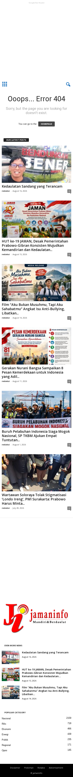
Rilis (4, 723)
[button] (67, 84)
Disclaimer (15, 767)
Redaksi (41, 767)
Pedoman (28, 767)
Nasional (6, 718)
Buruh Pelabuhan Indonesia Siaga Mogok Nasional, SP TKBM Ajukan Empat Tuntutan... (36, 435)
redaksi (6, 191)
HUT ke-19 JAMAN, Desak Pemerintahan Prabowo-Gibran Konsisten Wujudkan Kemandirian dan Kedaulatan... (35, 245)
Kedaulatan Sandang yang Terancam (32, 186)
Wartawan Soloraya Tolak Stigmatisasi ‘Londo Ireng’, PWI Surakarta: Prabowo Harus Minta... (34, 499)
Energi (5, 734)
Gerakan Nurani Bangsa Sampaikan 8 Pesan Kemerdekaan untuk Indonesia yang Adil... (32, 372)
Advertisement (56, 767)
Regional (6, 745)
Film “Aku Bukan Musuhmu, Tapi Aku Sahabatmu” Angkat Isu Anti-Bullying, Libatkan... (33, 308)
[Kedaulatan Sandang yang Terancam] (36, 164)
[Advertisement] (36, 41)
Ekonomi (6, 729)
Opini (4, 750)
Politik (5, 739)
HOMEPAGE (46, 124)
